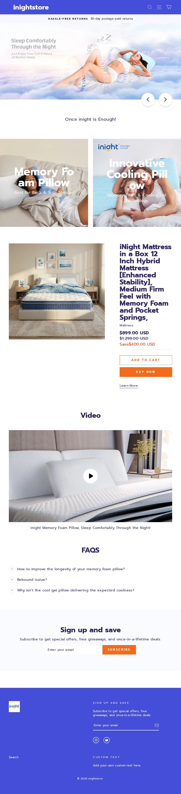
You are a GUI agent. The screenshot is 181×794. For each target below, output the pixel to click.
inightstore (31, 7)
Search (14, 757)
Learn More (129, 385)
